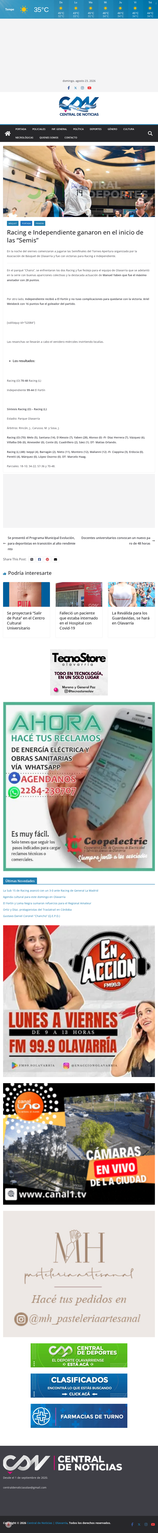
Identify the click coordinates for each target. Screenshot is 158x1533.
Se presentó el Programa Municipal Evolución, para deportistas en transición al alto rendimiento (41, 543)
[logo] (62, 1456)
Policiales (38, 129)
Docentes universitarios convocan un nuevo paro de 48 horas (115, 541)
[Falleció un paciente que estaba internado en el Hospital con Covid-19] (79, 585)
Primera (40, 223)
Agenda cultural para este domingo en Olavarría (34, 897)
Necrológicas (24, 137)
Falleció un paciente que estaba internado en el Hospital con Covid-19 (79, 620)
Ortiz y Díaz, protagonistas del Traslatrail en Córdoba (37, 909)
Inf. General (59, 129)
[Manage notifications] (8, 1524)
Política (78, 129)
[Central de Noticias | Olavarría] (7, 133)
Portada (20, 129)
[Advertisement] (79, 49)
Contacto (71, 137)
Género (112, 129)
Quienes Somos (49, 137)
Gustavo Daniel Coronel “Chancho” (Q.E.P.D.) (31, 916)
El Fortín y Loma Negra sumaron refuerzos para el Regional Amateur (47, 903)
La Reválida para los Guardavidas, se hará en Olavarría (131, 618)
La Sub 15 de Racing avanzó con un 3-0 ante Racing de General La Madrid (50, 890)
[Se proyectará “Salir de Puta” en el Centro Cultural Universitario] (26, 585)
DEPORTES (96, 129)
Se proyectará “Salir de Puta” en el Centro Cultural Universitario (26, 620)
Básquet (12, 223)
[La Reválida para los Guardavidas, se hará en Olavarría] (131, 585)
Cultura (128, 129)
